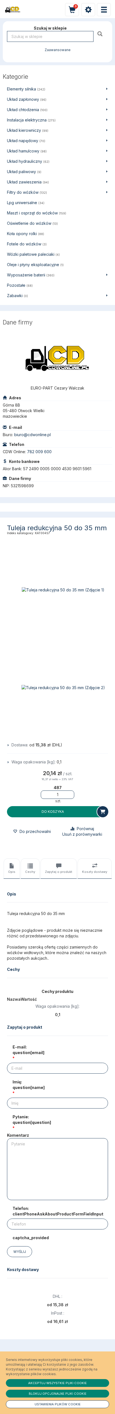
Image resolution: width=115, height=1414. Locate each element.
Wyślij (19, 1252)
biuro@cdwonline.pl (32, 434)
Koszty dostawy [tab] (94, 872)
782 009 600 (39, 451)
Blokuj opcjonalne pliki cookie (58, 1394)
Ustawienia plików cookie (58, 1404)
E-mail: (28, 1050)
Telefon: (58, 1211)
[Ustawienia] (88, 9)
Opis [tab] (11, 872)
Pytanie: (32, 1119)
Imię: (29, 1084)
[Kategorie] (104, 9)
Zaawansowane (58, 50)
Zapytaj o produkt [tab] (58, 872)
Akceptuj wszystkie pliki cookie (57, 1383)
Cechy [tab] (30, 872)
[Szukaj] (100, 33)
